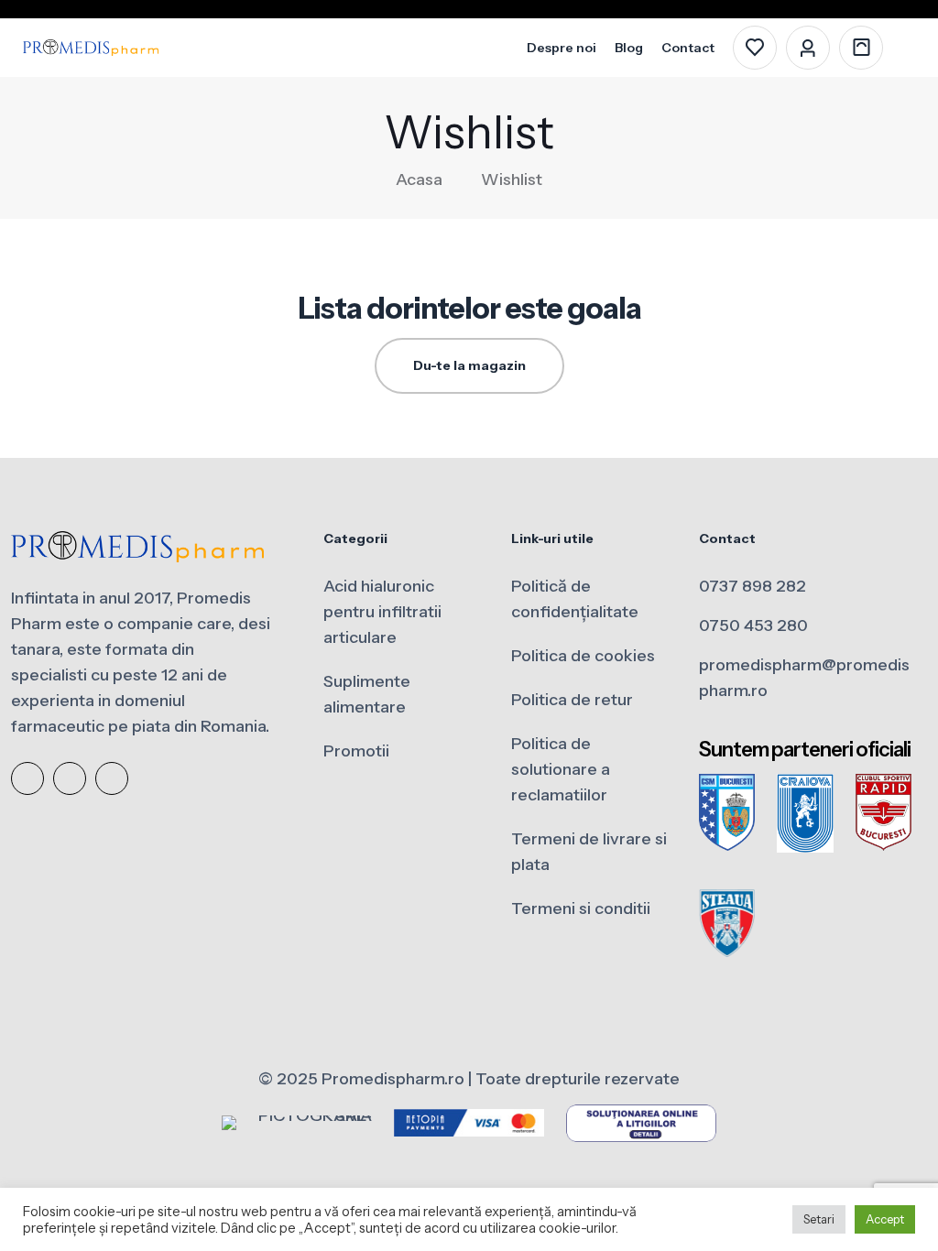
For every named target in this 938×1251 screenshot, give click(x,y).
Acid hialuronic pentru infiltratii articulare (382, 611)
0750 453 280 (753, 625)
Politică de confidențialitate (574, 599)
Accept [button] (885, 1219)
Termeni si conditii (580, 908)
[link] (727, 813)
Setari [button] (818, 1219)
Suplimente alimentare (366, 694)
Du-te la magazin (469, 365)
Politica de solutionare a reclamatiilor (560, 769)
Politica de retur (572, 700)
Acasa (419, 179)
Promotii (356, 751)
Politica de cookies (583, 656)
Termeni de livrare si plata (589, 852)
